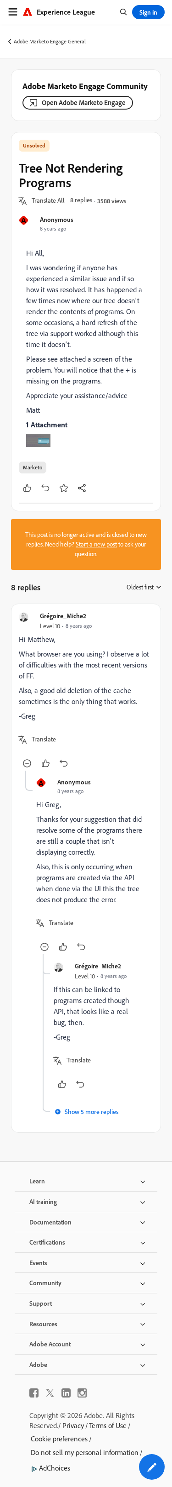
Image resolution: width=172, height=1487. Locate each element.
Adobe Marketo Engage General (50, 41)
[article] (86, 691)
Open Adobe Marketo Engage (84, 102)
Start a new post (96, 544)
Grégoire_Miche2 (63, 616)
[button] (48, 200)
